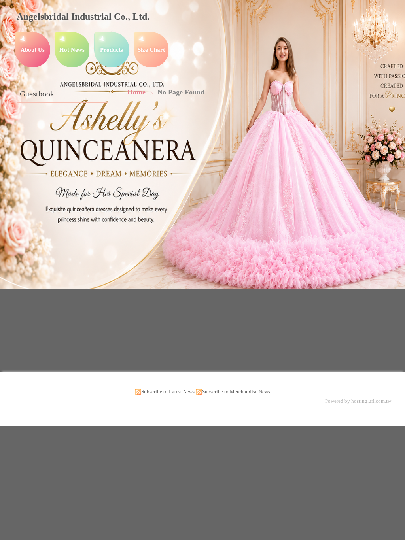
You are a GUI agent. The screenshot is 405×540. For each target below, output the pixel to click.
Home (136, 92)
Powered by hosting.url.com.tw (358, 401)
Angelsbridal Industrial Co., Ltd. (83, 16)
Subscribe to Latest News (168, 392)
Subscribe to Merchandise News (236, 392)
